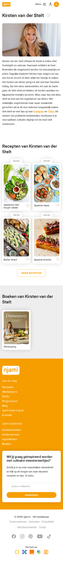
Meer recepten (31, 273)
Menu (38, 4)
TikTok (51, 112)
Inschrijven (31, 495)
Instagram (39, 112)
